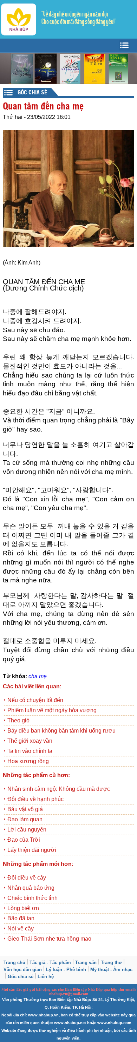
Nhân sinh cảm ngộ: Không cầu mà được (58, 789)
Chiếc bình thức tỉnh (32, 898)
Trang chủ (14, 962)
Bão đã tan (20, 918)
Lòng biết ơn (23, 908)
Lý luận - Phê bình (66, 969)
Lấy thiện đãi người (31, 850)
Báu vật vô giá (25, 809)
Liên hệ (46, 976)
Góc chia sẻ (20, 976)
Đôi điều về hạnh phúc (35, 799)
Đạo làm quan (25, 819)
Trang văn (86, 962)
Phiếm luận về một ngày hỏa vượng (52, 710)
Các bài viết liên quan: (32, 686)
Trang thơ (111, 962)
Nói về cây (20, 928)
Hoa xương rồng (28, 761)
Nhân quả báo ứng (30, 888)
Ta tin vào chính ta (29, 751)
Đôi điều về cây (26, 878)
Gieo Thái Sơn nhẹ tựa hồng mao (49, 939)
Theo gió (18, 720)
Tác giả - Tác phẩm (50, 962)
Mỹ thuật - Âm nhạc (111, 969)
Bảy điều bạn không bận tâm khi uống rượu (61, 731)
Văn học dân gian (23, 969)
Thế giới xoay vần (29, 741)
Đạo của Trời (23, 840)
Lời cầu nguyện (26, 830)
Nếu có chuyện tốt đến (35, 700)
